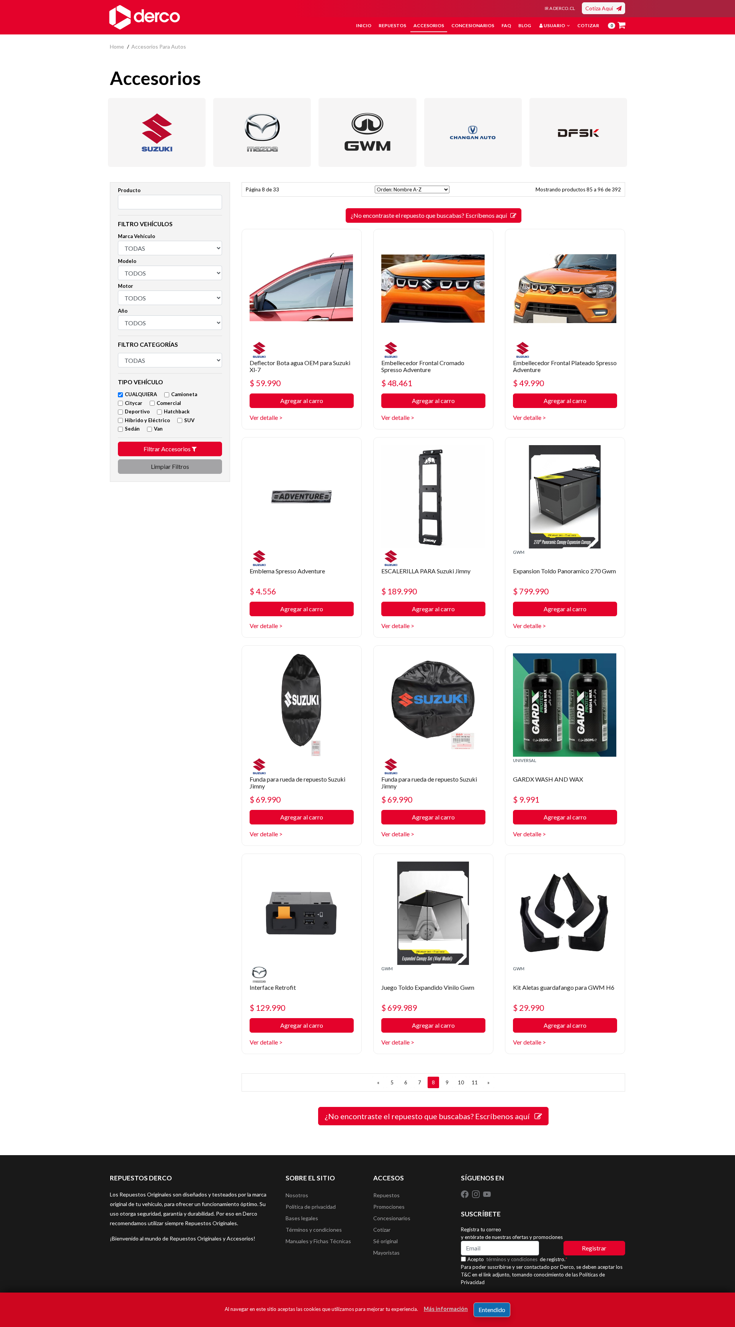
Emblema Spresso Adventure (287, 571)
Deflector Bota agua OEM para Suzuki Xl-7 (300, 366)
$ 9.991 (526, 799)
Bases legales (302, 1218)
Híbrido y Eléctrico (147, 420)
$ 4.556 (263, 591)
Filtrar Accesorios (168, 448)
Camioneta (184, 394)
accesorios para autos (158, 46)
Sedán (132, 429)
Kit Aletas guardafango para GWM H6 (563, 987)
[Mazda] (262, 132)
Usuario (554, 25)
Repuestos (392, 25)
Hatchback (176, 411)
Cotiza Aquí (600, 8)
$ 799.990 (531, 591)
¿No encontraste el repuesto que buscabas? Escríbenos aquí (430, 215)
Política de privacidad (311, 1206)
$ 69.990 (265, 799)
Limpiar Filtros (170, 466)
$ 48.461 (396, 383)
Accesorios (428, 25)
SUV (189, 420)
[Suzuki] (157, 132)
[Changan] (473, 132)
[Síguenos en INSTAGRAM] (476, 1193)
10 (461, 1082)
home (117, 46)
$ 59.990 (265, 383)
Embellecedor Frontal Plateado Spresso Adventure (565, 366)
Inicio (363, 25)
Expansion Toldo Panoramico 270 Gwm (564, 571)
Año (122, 311)
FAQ (506, 25)
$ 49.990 (528, 383)
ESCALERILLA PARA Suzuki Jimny (425, 571)
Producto (129, 190)
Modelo (127, 261)
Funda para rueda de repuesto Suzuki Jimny (297, 782)
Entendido (492, 1309)
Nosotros (297, 1195)
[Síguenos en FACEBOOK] (465, 1193)
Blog (524, 25)
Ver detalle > (266, 417)
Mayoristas (386, 1252)
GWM (518, 552)
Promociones (389, 1206)
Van (158, 429)
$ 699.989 (399, 1007)
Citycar (133, 403)
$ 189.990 (399, 591)
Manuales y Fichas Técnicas (318, 1241)
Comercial (169, 403)
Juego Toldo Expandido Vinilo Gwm (427, 987)
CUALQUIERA (141, 394)
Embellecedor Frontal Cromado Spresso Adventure (422, 366)
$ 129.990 (267, 1007)
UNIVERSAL (524, 760)
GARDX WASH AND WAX (548, 779)
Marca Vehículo (136, 236)
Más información (446, 1309)
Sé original (385, 1241)
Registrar (594, 1248)
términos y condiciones (511, 1259)
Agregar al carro (301, 400)
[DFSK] (578, 132)
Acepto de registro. (517, 1259)
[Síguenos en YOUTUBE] (487, 1193)
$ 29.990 (528, 1007)
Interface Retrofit (273, 987)
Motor (125, 286)
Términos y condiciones (314, 1229)
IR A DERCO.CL (560, 8)
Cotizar (588, 25)
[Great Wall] (367, 132)
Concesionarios (472, 25)
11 (475, 1082)
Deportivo (137, 411)
